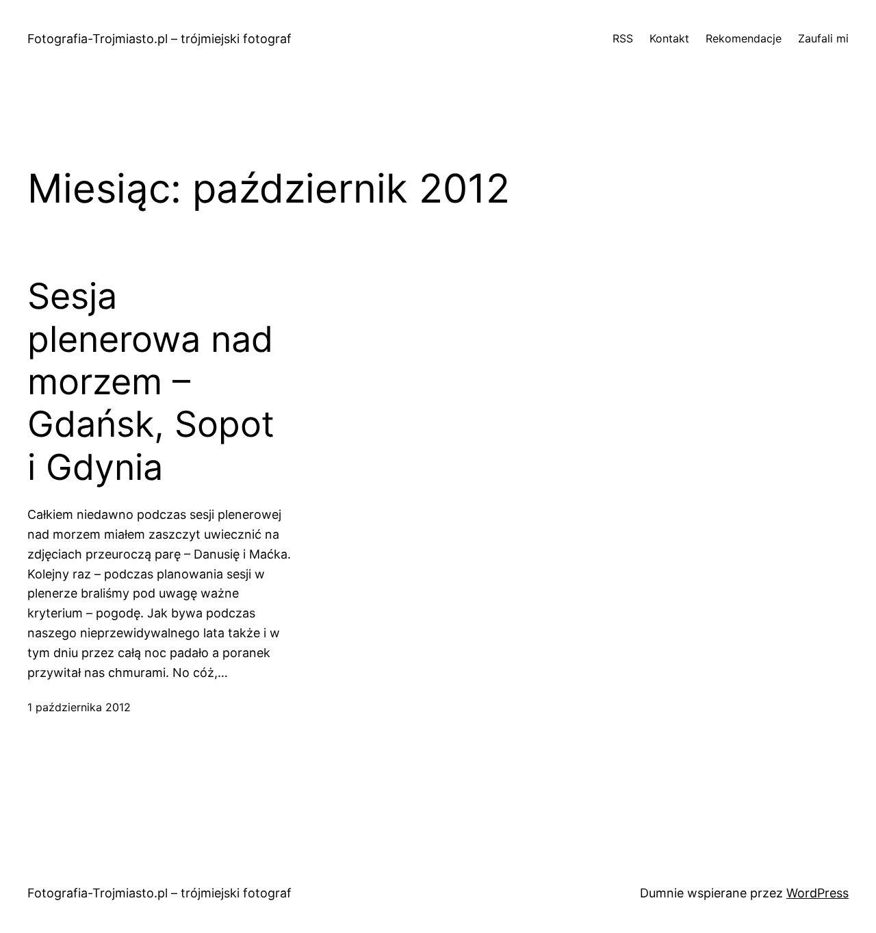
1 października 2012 (79, 707)
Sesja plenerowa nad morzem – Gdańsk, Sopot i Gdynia (150, 382)
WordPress (817, 893)
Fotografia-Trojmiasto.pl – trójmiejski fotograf (159, 38)
